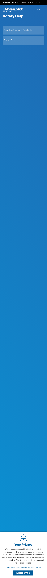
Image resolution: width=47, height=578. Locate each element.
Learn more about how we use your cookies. (24, 567)
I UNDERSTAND (23, 573)
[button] (43, 9)
